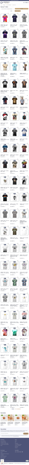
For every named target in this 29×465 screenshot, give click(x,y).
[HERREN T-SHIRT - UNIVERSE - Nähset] (24, 50)
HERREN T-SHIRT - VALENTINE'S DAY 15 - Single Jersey (24, 41)
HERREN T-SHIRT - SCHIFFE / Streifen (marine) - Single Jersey (14, 454)
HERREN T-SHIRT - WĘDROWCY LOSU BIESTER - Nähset (14, 171)
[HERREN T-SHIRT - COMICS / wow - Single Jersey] (14, 265)
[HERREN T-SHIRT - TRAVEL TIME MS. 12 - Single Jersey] (5, 50)
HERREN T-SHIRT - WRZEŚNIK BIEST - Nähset (24, 155)
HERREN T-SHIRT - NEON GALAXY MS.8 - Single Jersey (24, 25)
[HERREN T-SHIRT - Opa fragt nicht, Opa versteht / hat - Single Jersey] (14, 315)
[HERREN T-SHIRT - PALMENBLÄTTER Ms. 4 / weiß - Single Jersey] (5, 398)
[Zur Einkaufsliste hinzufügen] (8, 13)
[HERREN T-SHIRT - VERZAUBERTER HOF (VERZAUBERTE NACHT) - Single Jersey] (5, 231)
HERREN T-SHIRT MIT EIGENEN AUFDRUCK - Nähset (24, 73)
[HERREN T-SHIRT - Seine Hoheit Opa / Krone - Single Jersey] (5, 315)
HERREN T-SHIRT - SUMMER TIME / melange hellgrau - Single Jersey (14, 406)
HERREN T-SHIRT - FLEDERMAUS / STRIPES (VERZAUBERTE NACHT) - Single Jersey (23, 221)
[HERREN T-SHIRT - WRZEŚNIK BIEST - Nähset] (24, 148)
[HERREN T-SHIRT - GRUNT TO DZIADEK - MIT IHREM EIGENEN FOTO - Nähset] (5, 84)
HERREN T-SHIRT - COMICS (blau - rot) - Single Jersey (24, 289)
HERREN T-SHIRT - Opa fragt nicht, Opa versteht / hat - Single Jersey (14, 323)
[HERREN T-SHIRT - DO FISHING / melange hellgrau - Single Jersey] (24, 348)
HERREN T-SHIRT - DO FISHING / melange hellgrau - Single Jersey (23, 356)
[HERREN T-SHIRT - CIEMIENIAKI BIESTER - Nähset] (5, 132)
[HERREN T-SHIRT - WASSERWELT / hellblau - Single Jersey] (14, 66)
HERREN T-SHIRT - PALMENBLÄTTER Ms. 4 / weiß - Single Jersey (5, 406)
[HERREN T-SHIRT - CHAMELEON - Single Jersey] (14, 332)
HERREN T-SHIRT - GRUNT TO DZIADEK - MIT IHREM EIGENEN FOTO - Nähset (5, 91)
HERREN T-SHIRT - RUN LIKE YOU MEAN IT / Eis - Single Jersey (14, 372)
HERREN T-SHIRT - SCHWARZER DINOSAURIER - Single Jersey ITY (24, 188)
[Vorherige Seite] (8, 11)
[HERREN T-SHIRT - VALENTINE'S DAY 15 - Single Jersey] (24, 34)
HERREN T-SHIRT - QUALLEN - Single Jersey (5, 355)
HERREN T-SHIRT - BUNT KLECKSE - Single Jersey (4, 25)
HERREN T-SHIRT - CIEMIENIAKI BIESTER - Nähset (5, 139)
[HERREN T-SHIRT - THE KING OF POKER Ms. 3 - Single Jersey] (5, 415)
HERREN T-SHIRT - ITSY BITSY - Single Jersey (24, 204)
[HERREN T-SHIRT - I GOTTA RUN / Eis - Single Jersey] (5, 381)
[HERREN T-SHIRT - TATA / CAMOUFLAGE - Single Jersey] (14, 231)
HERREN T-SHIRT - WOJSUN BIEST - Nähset (24, 91)
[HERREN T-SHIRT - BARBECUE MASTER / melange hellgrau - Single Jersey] (14, 348)
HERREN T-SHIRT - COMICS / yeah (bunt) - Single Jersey (24, 255)
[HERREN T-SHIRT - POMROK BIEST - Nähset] (5, 164)
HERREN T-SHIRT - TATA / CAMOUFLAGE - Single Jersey (14, 238)
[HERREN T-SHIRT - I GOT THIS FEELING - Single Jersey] (5, 181)
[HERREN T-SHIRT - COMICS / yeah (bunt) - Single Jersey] (24, 248)
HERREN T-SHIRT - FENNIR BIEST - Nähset (23, 139)
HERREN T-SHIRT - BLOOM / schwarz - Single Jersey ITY (14, 187)
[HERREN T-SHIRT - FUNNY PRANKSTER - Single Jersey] (14, 34)
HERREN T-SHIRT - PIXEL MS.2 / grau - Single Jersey (5, 221)
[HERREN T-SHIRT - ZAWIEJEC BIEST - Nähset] (14, 148)
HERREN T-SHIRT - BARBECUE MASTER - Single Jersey (24, 388)
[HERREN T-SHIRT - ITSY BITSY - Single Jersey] (24, 197)
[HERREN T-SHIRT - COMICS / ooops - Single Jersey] (5, 282)
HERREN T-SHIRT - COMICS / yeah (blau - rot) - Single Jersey (5, 272)
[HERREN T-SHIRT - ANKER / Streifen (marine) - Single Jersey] (24, 447)
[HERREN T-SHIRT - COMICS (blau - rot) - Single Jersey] (24, 282)
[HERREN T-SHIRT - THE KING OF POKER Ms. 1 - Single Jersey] (14, 415)
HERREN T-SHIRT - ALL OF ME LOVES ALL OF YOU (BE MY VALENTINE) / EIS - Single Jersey (14, 256)
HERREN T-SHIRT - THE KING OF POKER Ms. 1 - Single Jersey (14, 421)
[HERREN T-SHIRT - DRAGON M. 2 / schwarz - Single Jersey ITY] (5, 197)
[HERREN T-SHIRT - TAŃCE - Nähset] (14, 84)
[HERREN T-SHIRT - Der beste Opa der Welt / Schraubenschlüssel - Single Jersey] (24, 298)
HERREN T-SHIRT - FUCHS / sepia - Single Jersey (24, 339)
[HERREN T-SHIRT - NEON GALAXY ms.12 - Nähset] (14, 18)
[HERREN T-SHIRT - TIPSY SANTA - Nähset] (14, 116)
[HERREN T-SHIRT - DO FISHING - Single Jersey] (5, 365)
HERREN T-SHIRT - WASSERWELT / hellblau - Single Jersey (13, 74)
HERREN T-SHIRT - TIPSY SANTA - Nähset (13, 123)
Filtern (21, 8)
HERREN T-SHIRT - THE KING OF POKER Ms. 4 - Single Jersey (24, 405)
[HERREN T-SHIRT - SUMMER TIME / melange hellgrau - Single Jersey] (14, 398)
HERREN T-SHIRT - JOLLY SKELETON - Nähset (23, 123)
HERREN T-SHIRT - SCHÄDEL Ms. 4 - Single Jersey (14, 204)
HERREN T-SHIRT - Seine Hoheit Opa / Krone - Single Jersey (4, 323)
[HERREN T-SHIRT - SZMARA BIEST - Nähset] (5, 100)
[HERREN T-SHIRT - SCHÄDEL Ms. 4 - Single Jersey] (14, 197)
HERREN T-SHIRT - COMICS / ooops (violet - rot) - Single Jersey (24, 273)
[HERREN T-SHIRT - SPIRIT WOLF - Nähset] (14, 50)
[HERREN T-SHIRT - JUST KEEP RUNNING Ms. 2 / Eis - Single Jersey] (14, 381)
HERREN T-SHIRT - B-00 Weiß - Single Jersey (24, 238)
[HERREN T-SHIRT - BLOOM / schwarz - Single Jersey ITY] (14, 181)
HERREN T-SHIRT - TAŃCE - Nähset (14, 91)
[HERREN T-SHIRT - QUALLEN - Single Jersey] (5, 348)
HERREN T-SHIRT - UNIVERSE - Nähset (24, 57)
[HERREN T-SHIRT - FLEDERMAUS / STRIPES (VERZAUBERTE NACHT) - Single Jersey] (24, 214)
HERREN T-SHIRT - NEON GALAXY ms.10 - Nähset (4, 41)
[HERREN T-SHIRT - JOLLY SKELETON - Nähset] (24, 116)
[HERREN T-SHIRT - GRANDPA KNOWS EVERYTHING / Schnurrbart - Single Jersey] (14, 298)
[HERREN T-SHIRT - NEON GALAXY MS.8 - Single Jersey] (24, 18)
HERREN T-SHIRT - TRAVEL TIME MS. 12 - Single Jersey (4, 57)
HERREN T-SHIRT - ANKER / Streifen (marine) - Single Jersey (24, 454)
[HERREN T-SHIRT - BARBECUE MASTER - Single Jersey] (24, 381)
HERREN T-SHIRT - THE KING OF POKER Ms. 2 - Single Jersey (24, 421)
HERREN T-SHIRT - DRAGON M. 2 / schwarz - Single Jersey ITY (5, 205)
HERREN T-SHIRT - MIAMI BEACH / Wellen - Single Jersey (5, 437)
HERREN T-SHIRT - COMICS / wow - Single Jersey (14, 272)
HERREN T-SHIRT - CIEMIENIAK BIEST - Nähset (14, 139)
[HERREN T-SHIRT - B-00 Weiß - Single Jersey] (24, 231)
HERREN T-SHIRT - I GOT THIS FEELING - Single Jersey (5, 187)
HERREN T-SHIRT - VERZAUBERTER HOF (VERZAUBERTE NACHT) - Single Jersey (4, 238)
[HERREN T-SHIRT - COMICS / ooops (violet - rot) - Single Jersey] (24, 265)
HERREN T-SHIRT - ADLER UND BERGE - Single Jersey (23, 322)
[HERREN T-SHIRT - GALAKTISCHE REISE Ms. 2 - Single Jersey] (5, 332)
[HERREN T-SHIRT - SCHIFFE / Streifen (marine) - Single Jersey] (14, 447)
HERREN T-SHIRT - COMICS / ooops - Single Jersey (5, 289)
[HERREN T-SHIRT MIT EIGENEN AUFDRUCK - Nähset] (24, 66)
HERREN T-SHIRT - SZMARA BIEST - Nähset (4, 107)
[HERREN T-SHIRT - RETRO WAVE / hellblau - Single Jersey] (14, 431)
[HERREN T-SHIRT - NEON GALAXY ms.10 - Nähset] (5, 34)
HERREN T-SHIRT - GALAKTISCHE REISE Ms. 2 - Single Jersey (4, 339)
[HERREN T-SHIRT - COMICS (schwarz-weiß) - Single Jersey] (5, 298)
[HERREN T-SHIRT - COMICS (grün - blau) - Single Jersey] (14, 282)
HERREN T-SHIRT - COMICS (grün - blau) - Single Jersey (14, 289)
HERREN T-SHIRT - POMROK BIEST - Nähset (5, 171)
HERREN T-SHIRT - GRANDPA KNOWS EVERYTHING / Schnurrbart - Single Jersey (14, 305)
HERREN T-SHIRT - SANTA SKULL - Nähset (4, 123)
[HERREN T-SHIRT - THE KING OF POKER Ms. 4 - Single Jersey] (24, 398)
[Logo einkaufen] (5, 2)
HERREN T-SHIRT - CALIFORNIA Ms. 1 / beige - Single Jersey (23, 438)
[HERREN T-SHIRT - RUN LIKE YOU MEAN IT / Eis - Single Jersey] (14, 365)
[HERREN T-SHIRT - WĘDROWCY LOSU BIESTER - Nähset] (14, 164)
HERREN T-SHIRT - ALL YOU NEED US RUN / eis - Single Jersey (4, 455)
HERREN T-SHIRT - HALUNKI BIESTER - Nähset (24, 171)
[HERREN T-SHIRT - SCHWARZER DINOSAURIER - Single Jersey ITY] (24, 181)
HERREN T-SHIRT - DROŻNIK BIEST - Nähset (14, 107)
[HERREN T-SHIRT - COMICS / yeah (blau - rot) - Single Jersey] (5, 265)
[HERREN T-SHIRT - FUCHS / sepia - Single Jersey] (24, 332)
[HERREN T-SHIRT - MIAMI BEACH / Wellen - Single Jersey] (5, 431)
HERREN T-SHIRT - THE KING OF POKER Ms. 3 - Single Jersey (5, 421)
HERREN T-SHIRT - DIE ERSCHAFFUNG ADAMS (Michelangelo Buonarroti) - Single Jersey (4, 74)
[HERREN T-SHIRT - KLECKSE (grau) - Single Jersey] (5, 248)
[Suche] (23, 2)
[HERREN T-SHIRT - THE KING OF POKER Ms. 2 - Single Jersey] (24, 415)
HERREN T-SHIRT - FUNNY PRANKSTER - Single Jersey (14, 41)
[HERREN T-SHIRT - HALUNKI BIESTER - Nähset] (24, 164)
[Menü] (27, 2)
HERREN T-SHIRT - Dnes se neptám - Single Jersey (14, 221)
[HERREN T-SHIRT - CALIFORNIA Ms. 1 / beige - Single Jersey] (24, 431)
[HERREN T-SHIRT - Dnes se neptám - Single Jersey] (14, 214)
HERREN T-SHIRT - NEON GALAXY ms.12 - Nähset (13, 25)
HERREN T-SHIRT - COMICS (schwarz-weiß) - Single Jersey (5, 305)
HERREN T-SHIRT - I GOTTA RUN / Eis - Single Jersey (4, 388)
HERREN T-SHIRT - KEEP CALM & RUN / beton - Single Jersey (24, 372)
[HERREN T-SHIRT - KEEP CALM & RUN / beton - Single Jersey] (24, 365)
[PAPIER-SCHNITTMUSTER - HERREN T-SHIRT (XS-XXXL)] (24, 100)
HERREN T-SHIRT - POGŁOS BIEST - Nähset (4, 155)
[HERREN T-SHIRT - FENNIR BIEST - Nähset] (24, 132)
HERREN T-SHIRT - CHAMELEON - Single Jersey (14, 339)
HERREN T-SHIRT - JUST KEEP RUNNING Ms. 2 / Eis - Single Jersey (14, 389)
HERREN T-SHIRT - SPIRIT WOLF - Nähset (14, 57)
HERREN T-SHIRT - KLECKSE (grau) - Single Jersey (5, 255)
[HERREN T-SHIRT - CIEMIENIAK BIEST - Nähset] (14, 132)
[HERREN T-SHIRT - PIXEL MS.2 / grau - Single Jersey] (5, 214)
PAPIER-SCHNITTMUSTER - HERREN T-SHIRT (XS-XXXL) (24, 107)
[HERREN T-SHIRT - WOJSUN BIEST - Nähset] (24, 84)
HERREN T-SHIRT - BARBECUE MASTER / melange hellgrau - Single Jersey (14, 356)
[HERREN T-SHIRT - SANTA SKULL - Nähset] (5, 116)
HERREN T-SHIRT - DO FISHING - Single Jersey (4, 372)
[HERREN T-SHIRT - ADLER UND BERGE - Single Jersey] (24, 315)
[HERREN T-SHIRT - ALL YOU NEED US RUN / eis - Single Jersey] (5, 447)
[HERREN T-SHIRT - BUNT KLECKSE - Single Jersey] (5, 18)
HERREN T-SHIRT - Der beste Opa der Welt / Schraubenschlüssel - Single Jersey (24, 305)
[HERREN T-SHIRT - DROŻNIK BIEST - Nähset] (14, 100)
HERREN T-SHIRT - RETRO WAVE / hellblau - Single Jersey (14, 437)
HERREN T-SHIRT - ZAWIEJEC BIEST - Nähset (14, 155)
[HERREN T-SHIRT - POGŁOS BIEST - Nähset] (5, 148)
